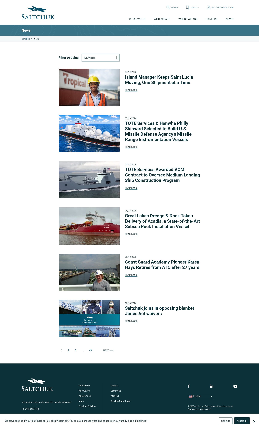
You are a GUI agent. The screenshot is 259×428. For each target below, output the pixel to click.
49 (90, 350)
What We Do (137, 19)
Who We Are (162, 19)
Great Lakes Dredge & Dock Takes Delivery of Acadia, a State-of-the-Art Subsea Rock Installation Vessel (162, 220)
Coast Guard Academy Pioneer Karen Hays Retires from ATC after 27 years (162, 264)
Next (106, 350)
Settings (225, 420)
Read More (131, 89)
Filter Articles (69, 58)
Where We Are (187, 19)
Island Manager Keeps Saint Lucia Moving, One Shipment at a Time (159, 79)
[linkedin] (211, 386)
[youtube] (235, 386)
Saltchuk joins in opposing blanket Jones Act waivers (159, 310)
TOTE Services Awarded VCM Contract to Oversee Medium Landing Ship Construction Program (162, 174)
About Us (115, 395)
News (229, 19)
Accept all (242, 420)
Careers (211, 19)
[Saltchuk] (38, 13)
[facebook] (189, 386)
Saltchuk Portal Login (121, 401)
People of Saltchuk (87, 406)
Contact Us (116, 390)
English (196, 396)
